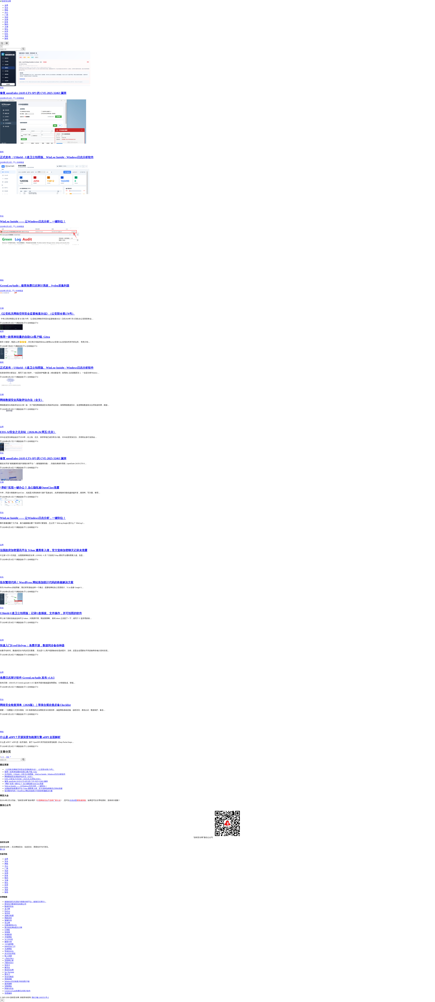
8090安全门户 (10, 946)
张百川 (7, 965)
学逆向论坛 (9, 951)
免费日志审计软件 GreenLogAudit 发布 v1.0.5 (27, 677)
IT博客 (7, 930)
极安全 (7, 967)
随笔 (6, 38)
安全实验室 (9, 977)
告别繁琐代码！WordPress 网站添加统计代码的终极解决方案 (36, 582)
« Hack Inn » (9, 958)
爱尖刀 (7, 974)
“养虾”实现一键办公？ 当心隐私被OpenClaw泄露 (29, 487)
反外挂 (7, 913)
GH (3, 849)
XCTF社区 (9, 939)
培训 (6, 17)
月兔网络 (8, 937)
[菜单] (7, 43)
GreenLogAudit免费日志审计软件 (17, 991)
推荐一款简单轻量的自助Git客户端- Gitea (25, 336)
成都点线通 (9, 916)
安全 (6, 8)
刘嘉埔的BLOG (11, 925)
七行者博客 (9, 944)
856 (7, 757)
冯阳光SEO (9, 963)
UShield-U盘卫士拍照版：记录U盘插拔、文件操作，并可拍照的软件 (41, 613)
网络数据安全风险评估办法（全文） (22, 399)
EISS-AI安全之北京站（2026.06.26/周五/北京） (28, 432)
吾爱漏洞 (8, 993)
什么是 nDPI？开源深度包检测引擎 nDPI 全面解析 (30, 737)
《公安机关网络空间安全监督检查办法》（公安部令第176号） (37, 313)
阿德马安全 (9, 988)
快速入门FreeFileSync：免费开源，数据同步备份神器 (32, 645)
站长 (6, 34)
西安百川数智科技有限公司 (15, 904)
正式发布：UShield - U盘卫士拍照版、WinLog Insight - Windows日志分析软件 (47, 367)
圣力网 (7, 909)
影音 (6, 22)
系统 (6, 36)
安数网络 (8, 986)
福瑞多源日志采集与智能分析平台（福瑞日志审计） (25, 902)
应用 (6, 19)
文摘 (6, 27)
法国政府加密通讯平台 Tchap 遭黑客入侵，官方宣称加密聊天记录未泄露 (43, 550)
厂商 (6, 15)
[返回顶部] (2, 1000)
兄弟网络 (8, 949)
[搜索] (2, 43)
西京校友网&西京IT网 (13, 927)
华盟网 (7, 932)
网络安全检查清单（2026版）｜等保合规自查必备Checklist (35, 704)
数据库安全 (9, 906)
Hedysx (7, 911)
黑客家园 (8, 979)
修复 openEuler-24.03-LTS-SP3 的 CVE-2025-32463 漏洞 (33, 458)
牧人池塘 (8, 956)
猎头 (6, 29)
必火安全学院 (10, 954)
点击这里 (78, 800)
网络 (6, 10)
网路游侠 (8, 918)
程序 (6, 31)
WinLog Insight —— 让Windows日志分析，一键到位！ (33, 517)
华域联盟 (8, 935)
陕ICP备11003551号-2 (40, 997)
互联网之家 (9, 960)
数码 (6, 24)
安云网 (7, 923)
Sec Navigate (9, 972)
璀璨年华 (8, 920)
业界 (6, 5)
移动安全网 (9, 970)
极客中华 (8, 942)
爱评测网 (8, 984)
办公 (6, 12)
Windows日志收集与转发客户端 (17, 981)
